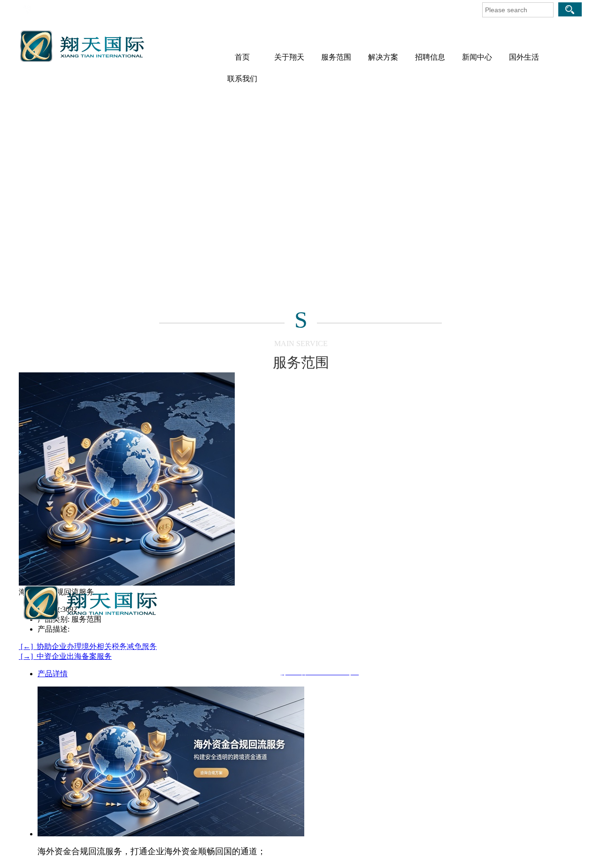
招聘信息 (430, 57)
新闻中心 (477, 57)
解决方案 (383, 57)
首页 (242, 57)
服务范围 (336, 57)
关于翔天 (289, 57)
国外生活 (524, 57)
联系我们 (242, 79)
